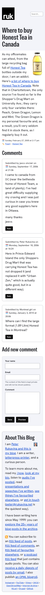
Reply (9, 228)
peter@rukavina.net (19, 504)
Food (7, 144)
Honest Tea (17, 68)
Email (7, 372)
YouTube (20, 582)
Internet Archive (30, 585)
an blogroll (26, 577)
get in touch (31, 500)
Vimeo (28, 582)
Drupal (22, 588)
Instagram (9, 582)
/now (20, 473)
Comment (9, 389)
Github (30, 588)
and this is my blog (18, 448)
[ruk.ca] (22, 13)
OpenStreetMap (13, 585)
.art (14, 588)
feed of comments (19, 545)
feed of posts (20, 541)
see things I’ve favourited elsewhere (22, 495)
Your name (10, 361)
